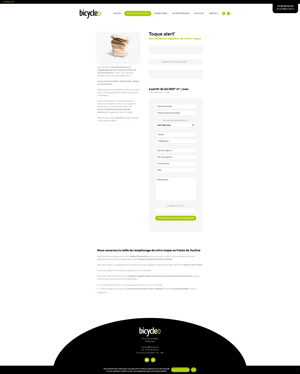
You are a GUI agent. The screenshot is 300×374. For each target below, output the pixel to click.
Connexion (8, 2)
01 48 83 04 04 (285, 6)
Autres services (180, 13)
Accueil (117, 13)
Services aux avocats (138, 13)
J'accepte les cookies (180, 370)
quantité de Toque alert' (174, 62)
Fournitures (160, 13)
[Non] (297, 370)
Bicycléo (199, 13)
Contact (213, 13)
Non (193, 370)
